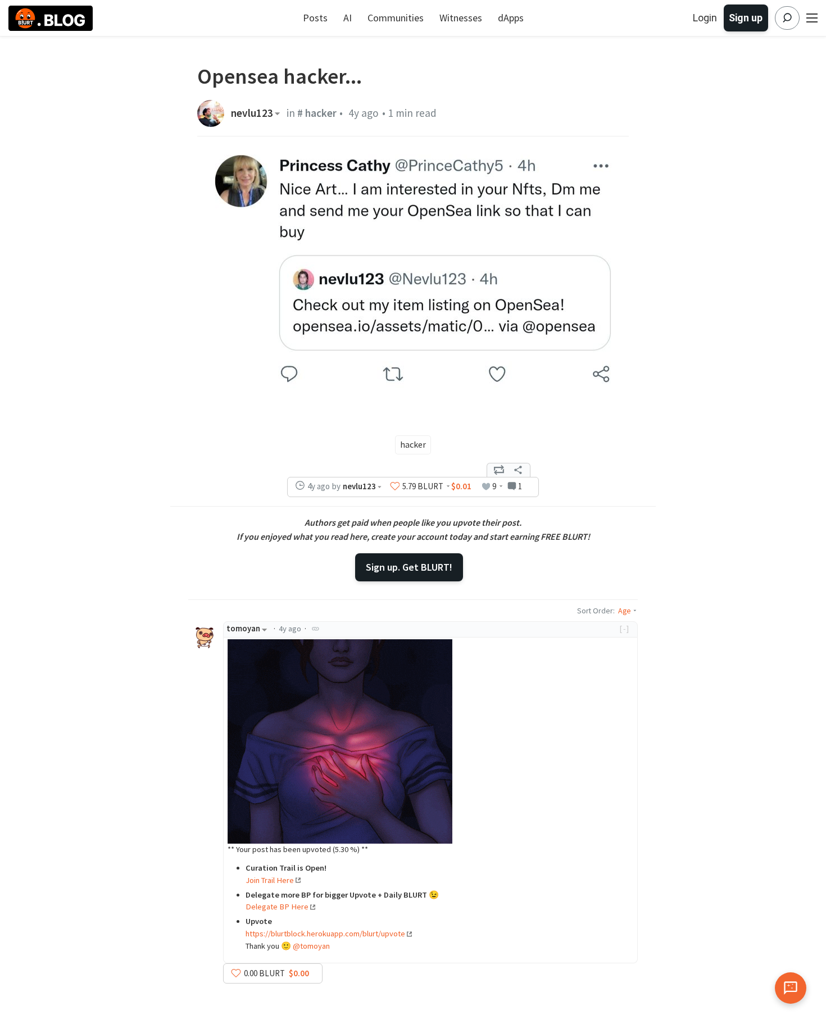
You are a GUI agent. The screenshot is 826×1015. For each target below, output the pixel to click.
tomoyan (243, 628)
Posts (315, 17)
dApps (511, 17)
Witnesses (460, 17)
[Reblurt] (499, 470)
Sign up (746, 18)
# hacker (317, 113)
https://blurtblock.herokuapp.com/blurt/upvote (325, 933)
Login (705, 18)
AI (347, 17)
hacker (413, 444)
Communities (395, 17)
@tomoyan (311, 946)
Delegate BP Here (277, 907)
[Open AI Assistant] (790, 988)
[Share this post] (518, 470)
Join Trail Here (270, 880)
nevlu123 (252, 113)
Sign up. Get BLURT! (409, 567)
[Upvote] (395, 486)
